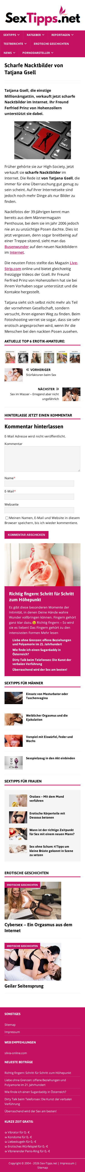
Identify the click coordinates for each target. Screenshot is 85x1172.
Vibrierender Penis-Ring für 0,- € (29, 1151)
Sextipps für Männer (24, 683)
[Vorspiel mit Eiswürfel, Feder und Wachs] (14, 741)
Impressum (12, 1032)
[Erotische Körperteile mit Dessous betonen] (18, 817)
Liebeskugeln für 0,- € (22, 1142)
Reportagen (60, 35)
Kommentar (13, 444)
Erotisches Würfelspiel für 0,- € (28, 1146)
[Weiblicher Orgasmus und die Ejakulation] (14, 719)
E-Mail (9, 491)
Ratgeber (34, 35)
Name (9, 478)
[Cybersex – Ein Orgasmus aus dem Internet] (42, 900)
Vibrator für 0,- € (19, 1132)
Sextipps (9, 35)
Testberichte (13, 44)
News (8, 53)
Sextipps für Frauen (23, 781)
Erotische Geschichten (51, 44)
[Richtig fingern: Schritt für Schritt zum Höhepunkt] (42, 583)
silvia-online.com (16, 1053)
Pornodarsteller (36, 53)
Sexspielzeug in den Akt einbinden (50, 758)
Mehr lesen (49, 633)
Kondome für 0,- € (20, 1137)
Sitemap (10, 1025)
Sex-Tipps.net (48, 1163)
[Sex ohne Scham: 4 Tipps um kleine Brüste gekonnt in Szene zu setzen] (18, 848)
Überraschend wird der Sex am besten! (39, 669)
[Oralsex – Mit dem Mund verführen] (18, 801)
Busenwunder (17, 246)
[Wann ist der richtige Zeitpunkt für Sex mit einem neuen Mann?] (18, 834)
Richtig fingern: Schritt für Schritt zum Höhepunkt (38, 1073)
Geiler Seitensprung (24, 985)
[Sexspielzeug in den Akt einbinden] (14, 763)
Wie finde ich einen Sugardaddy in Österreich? (35, 1092)
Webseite (12, 504)
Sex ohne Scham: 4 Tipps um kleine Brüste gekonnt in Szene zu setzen (51, 851)
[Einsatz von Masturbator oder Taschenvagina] (14, 698)
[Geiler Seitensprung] (42, 962)
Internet (17, 252)
